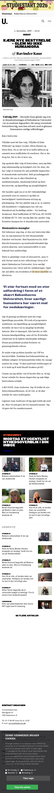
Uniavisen (7, 13)
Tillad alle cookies (22, 787)
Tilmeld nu (7, 450)
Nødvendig (13, 770)
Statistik (12, 773)
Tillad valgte (28, 778)
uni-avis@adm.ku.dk (17, 723)
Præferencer (29, 770)
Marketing (27, 773)
